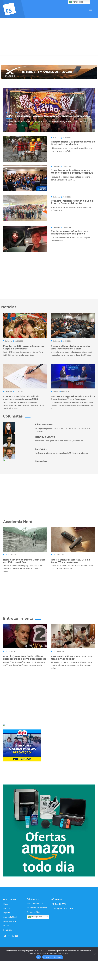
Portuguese (36, 917)
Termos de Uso (33, 912)
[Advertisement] (49, 37)
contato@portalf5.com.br (62, 908)
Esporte (6, 912)
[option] (49, 72)
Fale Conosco (33, 899)
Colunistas (8, 930)
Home (5, 904)
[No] (95, 954)
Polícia (6, 925)
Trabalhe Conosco (35, 903)
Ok (38, 957)
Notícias (6, 908)
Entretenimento (10, 921)
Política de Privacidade (37, 907)
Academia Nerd (10, 917)
